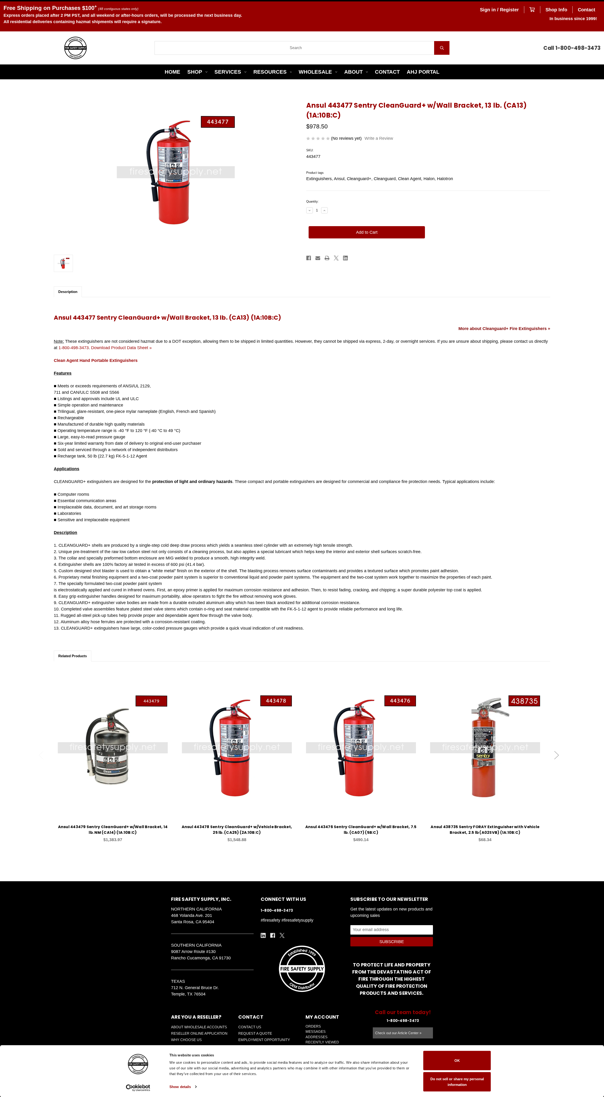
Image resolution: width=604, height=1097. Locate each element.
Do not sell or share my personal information (457, 1081)
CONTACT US (249, 1027)
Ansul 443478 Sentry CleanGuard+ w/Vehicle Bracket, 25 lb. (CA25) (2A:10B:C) (237, 829)
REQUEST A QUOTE (255, 1033)
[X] (336, 258)
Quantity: (312, 201)
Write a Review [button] (379, 138)
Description (67, 292)
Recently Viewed (322, 1042)
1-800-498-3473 (74, 347)
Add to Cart (115, 755)
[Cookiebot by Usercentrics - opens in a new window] (138, 1087)
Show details (180, 1087)
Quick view (112, 742)
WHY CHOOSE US (186, 1040)
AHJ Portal (423, 72)
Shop (194, 72)
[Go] (441, 48)
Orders (313, 1026)
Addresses (316, 1037)
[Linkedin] (345, 258)
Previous (41, 755)
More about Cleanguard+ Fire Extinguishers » (504, 328)
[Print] (327, 258)
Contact (586, 9)
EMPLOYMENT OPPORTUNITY (264, 1040)
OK (457, 1061)
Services (227, 72)
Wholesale (315, 72)
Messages (316, 1031)
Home (172, 72)
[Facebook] (308, 258)
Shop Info (556, 9)
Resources (270, 72)
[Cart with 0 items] (532, 9)
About (353, 72)
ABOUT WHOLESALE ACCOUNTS (199, 1027)
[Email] (317, 258)
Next (556, 755)
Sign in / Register (499, 9)
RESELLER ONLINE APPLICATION (199, 1033)
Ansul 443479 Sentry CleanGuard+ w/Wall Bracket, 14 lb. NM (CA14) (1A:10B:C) (113, 829)
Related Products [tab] (72, 656)
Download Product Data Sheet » (121, 347)
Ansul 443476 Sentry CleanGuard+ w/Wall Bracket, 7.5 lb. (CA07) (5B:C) (361, 829)
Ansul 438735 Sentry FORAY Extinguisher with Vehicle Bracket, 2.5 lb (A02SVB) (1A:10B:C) (485, 829)
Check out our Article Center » (398, 1033)
